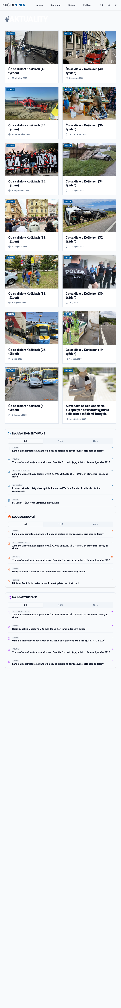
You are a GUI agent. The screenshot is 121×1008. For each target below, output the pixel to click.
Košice (71, 5)
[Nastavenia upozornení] (109, 5)
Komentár (55, 5)
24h (25, 441)
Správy (39, 5)
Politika (87, 5)
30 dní (95, 441)
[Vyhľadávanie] (102, 5)
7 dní (60, 441)
